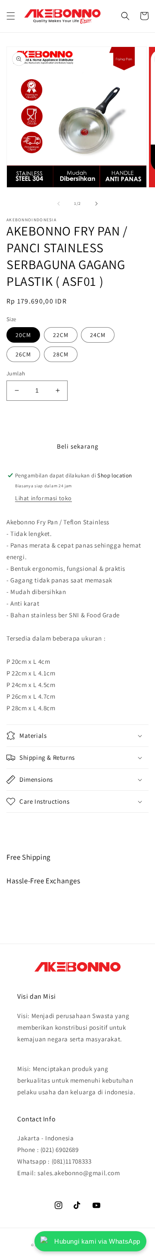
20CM (23, 335)
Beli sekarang (78, 446)
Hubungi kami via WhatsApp (97, 1241)
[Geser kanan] (96, 203)
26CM (23, 354)
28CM (60, 354)
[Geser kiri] (58, 203)
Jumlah (15, 373)
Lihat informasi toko (43, 498)
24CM (97, 335)
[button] (10, 15)
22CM (60, 335)
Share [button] (24, 824)
